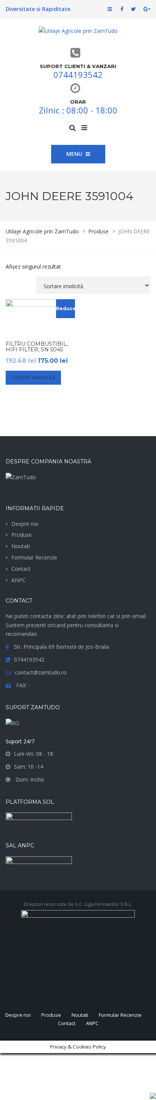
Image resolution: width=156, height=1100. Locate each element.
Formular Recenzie (34, 557)
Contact (21, 568)
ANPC (18, 580)
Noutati (20, 546)
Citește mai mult (33, 377)
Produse (21, 534)
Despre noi (24, 523)
